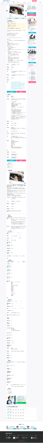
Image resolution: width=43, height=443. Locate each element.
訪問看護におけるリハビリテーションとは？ (9, 246)
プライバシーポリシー (27, 435)
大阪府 (18, 412)
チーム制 (12, 308)
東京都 (8, 412)
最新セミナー (29, 2)
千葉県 (15, 412)
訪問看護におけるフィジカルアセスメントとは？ (9, 363)
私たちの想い (10, 435)
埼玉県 (13, 412)
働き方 (23, 18)
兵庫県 (23, 412)
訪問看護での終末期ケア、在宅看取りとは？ (9, 270)
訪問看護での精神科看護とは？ (9, 278)
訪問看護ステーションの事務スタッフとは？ (8, 253)
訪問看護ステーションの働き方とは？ (10, 300)
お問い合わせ (36, 435)
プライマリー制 (22, 308)
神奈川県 (11, 412)
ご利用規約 (7, 435)
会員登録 (40, 2)
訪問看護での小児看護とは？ (8, 274)
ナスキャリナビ (34, 2)
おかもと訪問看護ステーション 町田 (31, 5)
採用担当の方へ (18, 435)
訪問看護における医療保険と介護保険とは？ (9, 267)
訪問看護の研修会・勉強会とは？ (9, 373)
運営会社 (22, 435)
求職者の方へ (14, 435)
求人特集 (13, 2)
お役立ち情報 (24, 2)
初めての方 (3, 2)
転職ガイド (19, 2)
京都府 (20, 412)
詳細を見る (32, 32)
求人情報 (10, 18)
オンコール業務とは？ (8, 328)
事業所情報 (16, 18)
